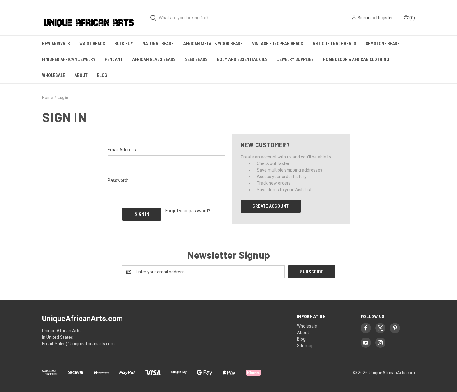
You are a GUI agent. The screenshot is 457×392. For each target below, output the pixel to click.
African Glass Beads (154, 59)
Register (384, 17)
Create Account (270, 206)
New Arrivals (56, 43)
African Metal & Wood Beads (213, 43)
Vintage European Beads (277, 43)
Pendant (114, 59)
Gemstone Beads (383, 43)
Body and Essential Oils (242, 59)
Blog (102, 75)
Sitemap (305, 345)
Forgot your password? (187, 210)
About (81, 75)
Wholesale (53, 75)
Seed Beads (196, 59)
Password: (118, 180)
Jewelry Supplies (295, 59)
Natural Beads (158, 43)
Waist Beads (92, 43)
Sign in (364, 17)
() (412, 17)
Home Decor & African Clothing (356, 59)
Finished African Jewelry (68, 59)
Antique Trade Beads (334, 43)
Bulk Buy (123, 43)
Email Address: (122, 149)
